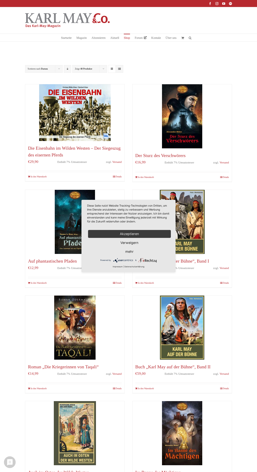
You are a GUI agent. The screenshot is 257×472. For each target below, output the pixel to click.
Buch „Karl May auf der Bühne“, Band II (173, 366)
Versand (117, 161)
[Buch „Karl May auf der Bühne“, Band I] (182, 222)
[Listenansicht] (119, 69)
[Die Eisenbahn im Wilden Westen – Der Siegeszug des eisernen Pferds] (75, 112)
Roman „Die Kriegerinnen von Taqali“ (63, 366)
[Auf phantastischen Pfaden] (75, 222)
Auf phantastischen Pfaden (52, 261)
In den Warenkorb (39, 176)
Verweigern (129, 243)
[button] (190, 37)
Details (119, 176)
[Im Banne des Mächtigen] (182, 433)
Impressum (118, 266)
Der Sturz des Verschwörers (160, 155)
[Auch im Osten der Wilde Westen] (75, 433)
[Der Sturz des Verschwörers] (182, 116)
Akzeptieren (129, 234)
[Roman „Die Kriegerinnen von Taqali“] (75, 328)
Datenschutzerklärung (134, 266)
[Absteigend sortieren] (67, 69)
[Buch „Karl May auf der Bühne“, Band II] (182, 328)
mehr (129, 252)
